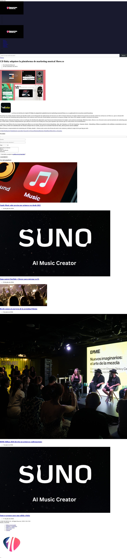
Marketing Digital (43, 131)
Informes (5, 43)
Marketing (36, 131)
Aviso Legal (9, 529)
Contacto (8, 530)
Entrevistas (5, 44)
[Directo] (9, 149)
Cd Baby (2, 131)
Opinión (5, 45)
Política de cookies (10, 527)
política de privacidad (19, 154)
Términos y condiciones (11, 526)
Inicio (4, 40)
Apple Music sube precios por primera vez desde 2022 (20, 205)
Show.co (55, 131)
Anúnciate (5, 47)
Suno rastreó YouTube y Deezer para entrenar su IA (19, 279)
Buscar (1, 53)
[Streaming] (9, 151)
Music (48, 131)
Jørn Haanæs (24, 131)
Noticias (5, 41)
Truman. (12, 522)
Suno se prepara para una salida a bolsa (15, 515)
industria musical (17, 131)
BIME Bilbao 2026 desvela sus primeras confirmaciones (21, 442)
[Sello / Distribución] (9, 150)
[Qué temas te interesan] (9, 148)
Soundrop (59, 131)
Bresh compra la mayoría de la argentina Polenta (18, 309)
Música (51, 131)
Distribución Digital (8, 131)
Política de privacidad (11, 525)
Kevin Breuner (30, 131)
